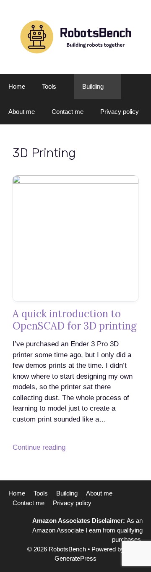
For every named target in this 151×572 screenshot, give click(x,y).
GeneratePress (75, 558)
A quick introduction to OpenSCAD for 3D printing (75, 319)
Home (16, 86)
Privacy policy (119, 111)
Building (93, 86)
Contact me (67, 111)
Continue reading (39, 447)
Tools (49, 86)
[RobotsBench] (75, 36)
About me (21, 111)
